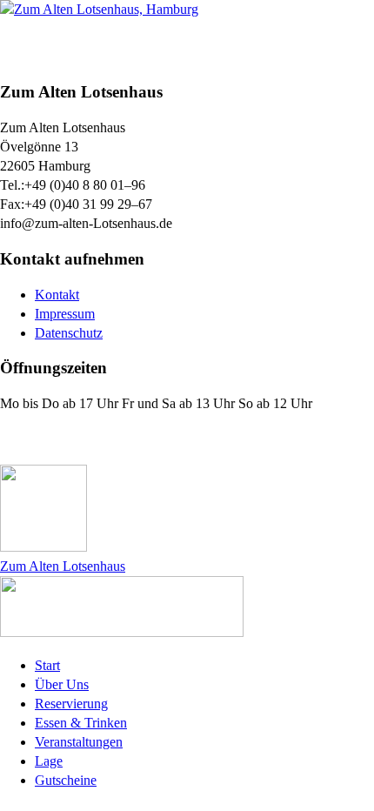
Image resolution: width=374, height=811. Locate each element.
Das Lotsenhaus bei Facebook (106, 439)
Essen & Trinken (81, 722)
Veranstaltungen (79, 741)
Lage (49, 761)
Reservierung (71, 703)
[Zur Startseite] (99, 9)
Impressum (65, 313)
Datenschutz (69, 332)
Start (47, 665)
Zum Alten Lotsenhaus (62, 566)
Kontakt (57, 294)
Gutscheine (66, 780)
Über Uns (62, 684)
